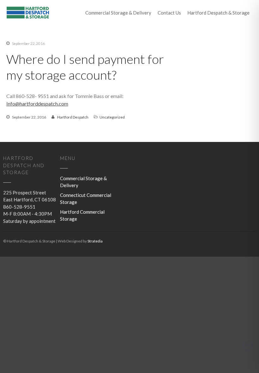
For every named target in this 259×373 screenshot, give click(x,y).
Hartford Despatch (72, 117)
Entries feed (202, 329)
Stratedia (95, 241)
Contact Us (169, 12)
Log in (196, 320)
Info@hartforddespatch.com (37, 104)
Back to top (248, 346)
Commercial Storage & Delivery (118, 12)
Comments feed (206, 339)
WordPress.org (205, 348)
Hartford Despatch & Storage (218, 12)
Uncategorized (211, 282)
